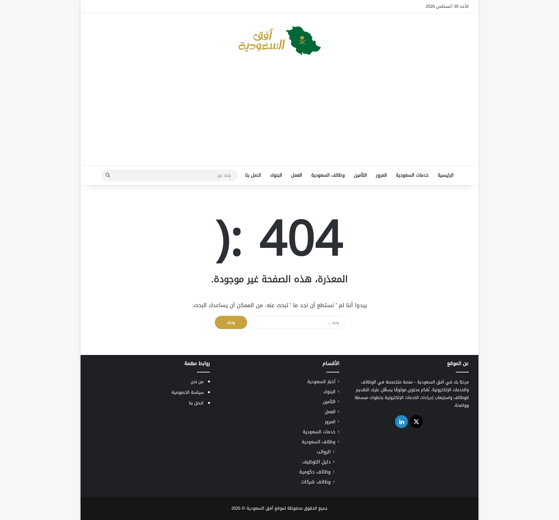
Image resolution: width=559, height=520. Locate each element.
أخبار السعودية (321, 381)
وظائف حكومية (315, 472)
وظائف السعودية (328, 175)
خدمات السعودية (412, 175)
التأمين (360, 175)
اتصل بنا (253, 175)
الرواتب (324, 451)
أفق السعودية (260, 508)
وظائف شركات (316, 482)
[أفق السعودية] (279, 40)
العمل (296, 175)
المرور (381, 175)
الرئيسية (446, 175)
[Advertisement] (279, 113)
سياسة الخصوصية (187, 392)
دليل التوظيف (316, 462)
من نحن (197, 382)
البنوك (276, 175)
